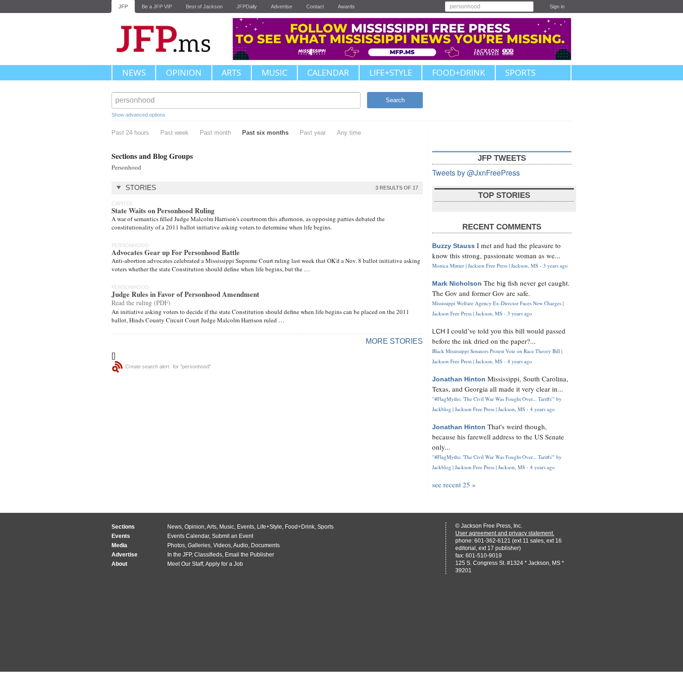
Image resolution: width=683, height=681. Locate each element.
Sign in (557, 6)
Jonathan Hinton (459, 379)
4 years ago (519, 361)
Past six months (265, 132)
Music (274, 72)
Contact (315, 6)
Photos (176, 545)
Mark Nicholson (457, 283)
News (134, 72)
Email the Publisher (249, 554)
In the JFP (179, 554)
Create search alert (147, 366)
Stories (140, 187)
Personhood (126, 167)
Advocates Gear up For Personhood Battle (176, 252)
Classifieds (208, 554)
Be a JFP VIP (157, 6)
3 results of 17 (396, 187)
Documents (265, 545)
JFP (123, 6)
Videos (222, 545)
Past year (313, 132)
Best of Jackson (204, 6)
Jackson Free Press (170, 39)
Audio (240, 545)
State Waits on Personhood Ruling (163, 210)
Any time (349, 132)
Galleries (199, 545)
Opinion (184, 72)
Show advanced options (138, 115)
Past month (215, 132)
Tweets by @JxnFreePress (476, 172)
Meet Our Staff (185, 564)
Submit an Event (232, 536)
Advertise (281, 6)
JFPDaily (246, 6)
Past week (174, 132)
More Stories (394, 341)
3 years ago (555, 265)
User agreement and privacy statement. (504, 533)
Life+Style (390, 72)
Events (245, 527)
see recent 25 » (454, 484)
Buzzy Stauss (453, 245)
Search (395, 100)
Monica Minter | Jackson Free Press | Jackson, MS (485, 265)
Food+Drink (458, 72)
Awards (346, 6)
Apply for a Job (224, 564)
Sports (520, 72)
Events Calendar (188, 536)
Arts (231, 72)
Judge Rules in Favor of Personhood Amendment (185, 294)
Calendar (328, 72)
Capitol (122, 203)
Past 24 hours (130, 132)
